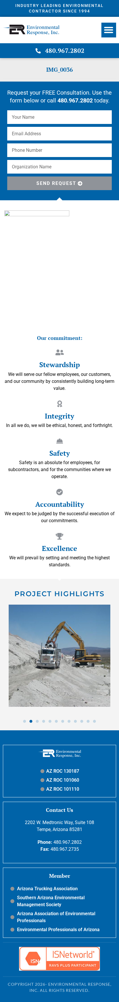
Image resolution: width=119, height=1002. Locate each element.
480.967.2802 (67, 842)
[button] (108, 30)
